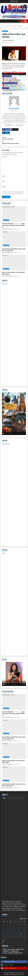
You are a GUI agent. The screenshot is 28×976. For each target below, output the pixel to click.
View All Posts (19, 125)
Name (4, 176)
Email (4, 181)
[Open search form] (18, 21)
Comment (5, 156)
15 (20, 930)
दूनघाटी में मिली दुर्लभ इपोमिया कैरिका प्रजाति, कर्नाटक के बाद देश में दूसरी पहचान (13, 249)
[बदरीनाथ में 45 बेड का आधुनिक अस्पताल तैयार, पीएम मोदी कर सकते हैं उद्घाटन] (14, 774)
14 (17, 930)
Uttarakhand (5, 31)
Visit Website (8, 125)
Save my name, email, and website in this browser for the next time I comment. (13, 192)
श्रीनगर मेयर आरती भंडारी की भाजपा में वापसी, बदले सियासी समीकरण (13, 273)
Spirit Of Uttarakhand (8, 40)
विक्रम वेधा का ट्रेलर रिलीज (7, 138)
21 (17, 933)
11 (7, 930)
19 (10, 933)
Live (25, 21)
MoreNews (14, 974)
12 (10, 930)
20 (14, 933)
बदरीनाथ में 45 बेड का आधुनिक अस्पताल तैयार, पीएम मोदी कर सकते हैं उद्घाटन (13, 785)
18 (7, 933)
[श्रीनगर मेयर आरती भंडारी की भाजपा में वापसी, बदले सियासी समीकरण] (14, 263)
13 (14, 930)
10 (3, 930)
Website (4, 186)
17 (3, 933)
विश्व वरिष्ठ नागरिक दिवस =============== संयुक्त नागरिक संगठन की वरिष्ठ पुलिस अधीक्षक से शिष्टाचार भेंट (13, 225)
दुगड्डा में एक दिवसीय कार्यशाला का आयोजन (10, 142)
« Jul (3, 941)
